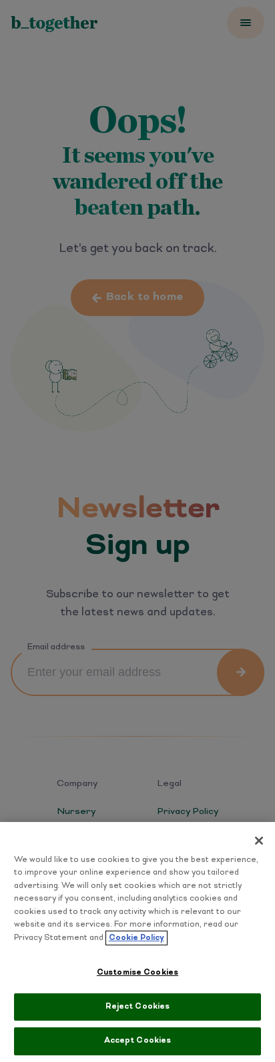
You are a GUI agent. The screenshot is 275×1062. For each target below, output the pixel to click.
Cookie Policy (136, 938)
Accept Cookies (138, 1041)
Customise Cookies (137, 973)
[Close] (259, 840)
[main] (137, 942)
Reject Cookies (137, 1007)
